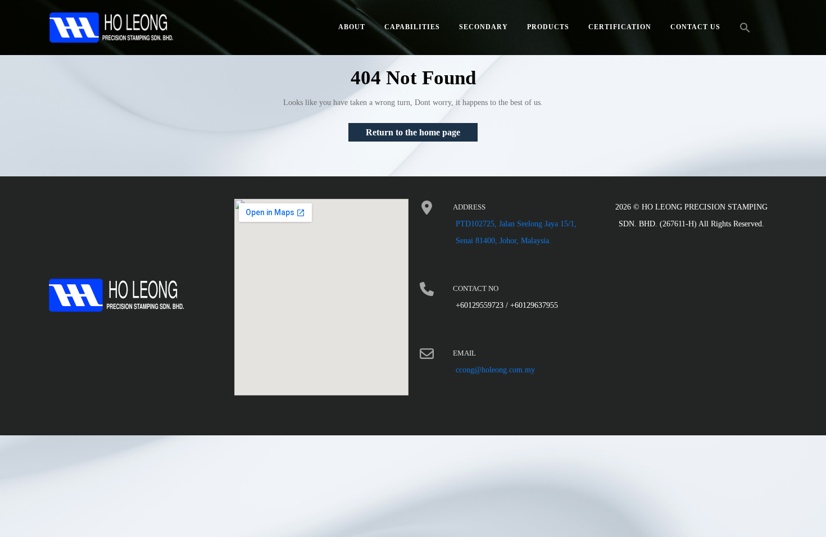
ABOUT (351, 27)
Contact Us (695, 27)
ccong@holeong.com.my (495, 370)
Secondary (483, 27)
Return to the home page (422, 130)
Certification (619, 27)
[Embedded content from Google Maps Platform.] (321, 297)
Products (548, 27)
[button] (745, 27)
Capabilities (412, 27)
